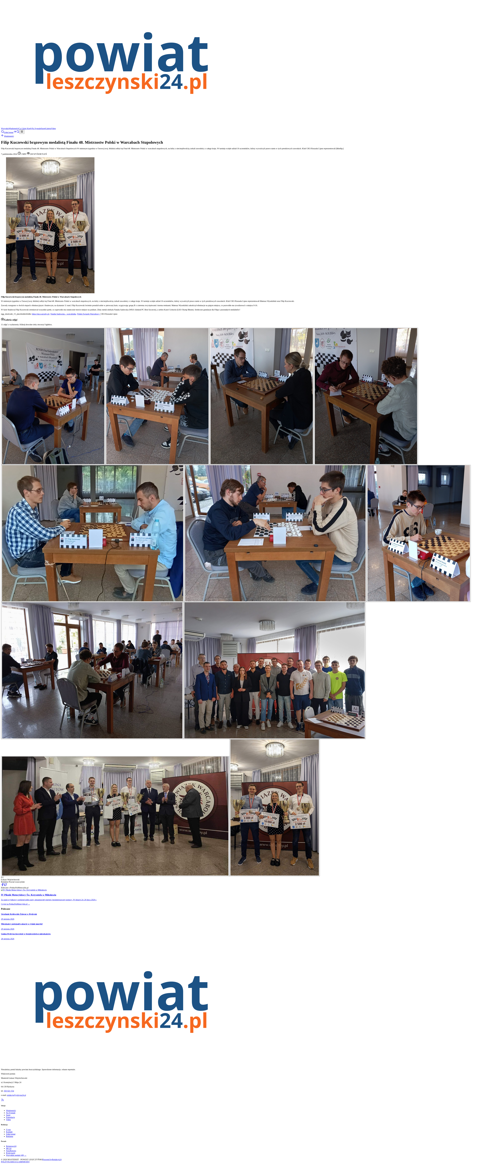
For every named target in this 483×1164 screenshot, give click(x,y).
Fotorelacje (10, 1117)
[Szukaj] (2, 132)
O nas (8, 1129)
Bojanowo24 (11, 1146)
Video (53, 128)
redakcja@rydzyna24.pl (16, 1095)
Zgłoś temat (10, 1134)
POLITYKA (6, 1162)
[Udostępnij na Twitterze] (5, 885)
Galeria (48, 128)
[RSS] (2, 1101)
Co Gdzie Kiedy (25, 128)
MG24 (8, 1148)
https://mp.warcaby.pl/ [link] (40, 314)
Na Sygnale (36, 128)
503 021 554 (9, 1091)
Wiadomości (14, 128)
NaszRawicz (11, 1151)
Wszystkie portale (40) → (16, 1155)
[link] (63, 314)
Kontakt (9, 1132)
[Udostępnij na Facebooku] (2, 885)
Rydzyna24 (10, 1153)
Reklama (9, 1136)
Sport (43, 128)
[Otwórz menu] (21, 132)
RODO (27, 1162)
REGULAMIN (17, 1162)
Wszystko (5, 128)
